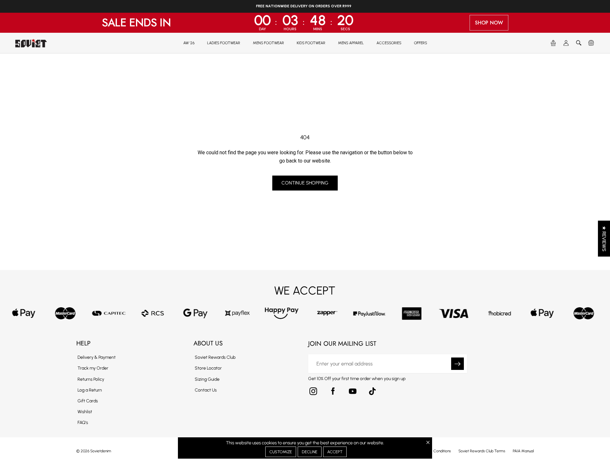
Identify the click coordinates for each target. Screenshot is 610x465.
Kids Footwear (311, 43)
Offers (420, 43)
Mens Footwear (268, 43)
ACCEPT (334, 451)
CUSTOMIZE (280, 451)
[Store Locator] (553, 43)
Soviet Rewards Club (215, 357)
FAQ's (83, 422)
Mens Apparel (351, 43)
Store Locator (208, 368)
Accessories (388, 43)
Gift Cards (88, 401)
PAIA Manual (523, 451)
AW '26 (188, 43)
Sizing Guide (207, 379)
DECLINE (309, 451)
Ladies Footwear (223, 43)
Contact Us (206, 390)
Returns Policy (91, 379)
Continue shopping (305, 183)
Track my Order (93, 368)
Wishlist (85, 411)
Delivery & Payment (97, 357)
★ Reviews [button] (604, 239)
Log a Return (90, 390)
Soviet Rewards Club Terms (481, 451)
